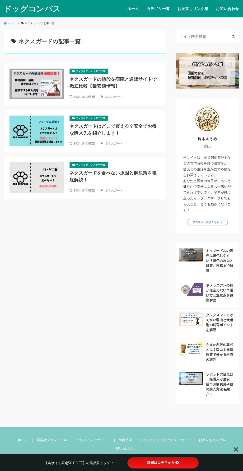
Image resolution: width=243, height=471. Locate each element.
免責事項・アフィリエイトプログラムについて (154, 440)
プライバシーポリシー (93, 440)
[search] (233, 36)
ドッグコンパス (32, 9)
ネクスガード (114, 96)
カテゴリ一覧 (158, 9)
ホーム (133, 9)
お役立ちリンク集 (193, 9)
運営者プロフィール (52, 440)
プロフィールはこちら (206, 222)
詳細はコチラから (161, 462)
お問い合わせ (227, 9)
